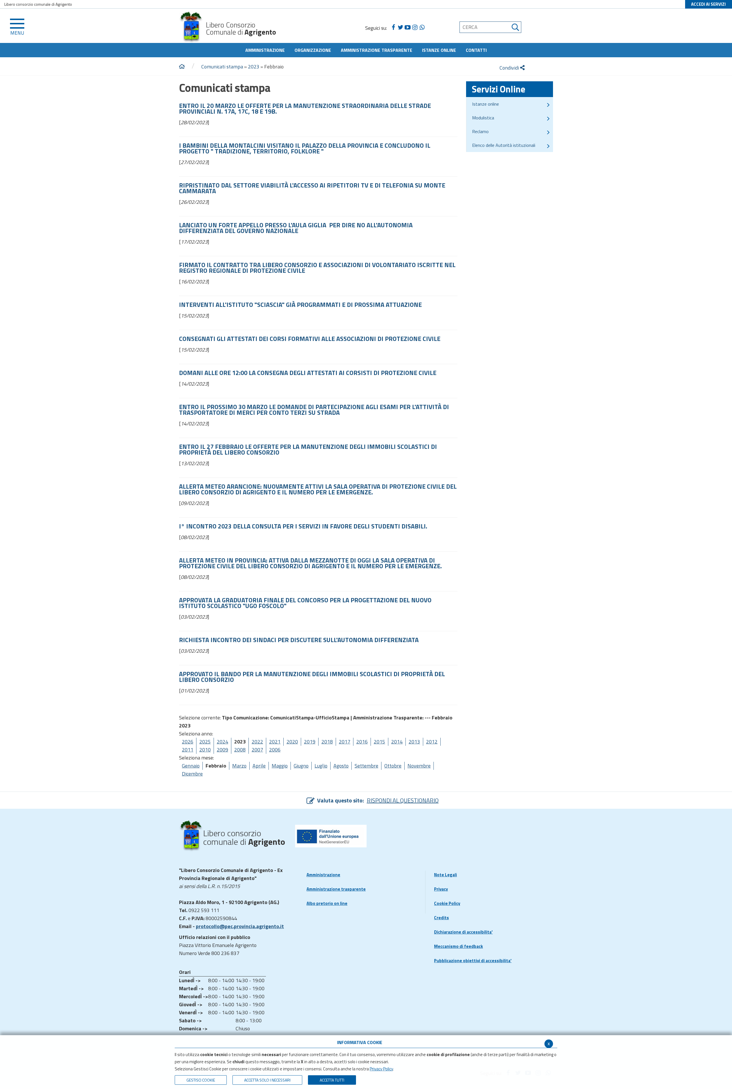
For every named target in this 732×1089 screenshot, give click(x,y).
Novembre (419, 766)
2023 (253, 66)
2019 (309, 741)
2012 (431, 741)
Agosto (341, 766)
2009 (222, 749)
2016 (362, 741)
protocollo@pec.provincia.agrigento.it (240, 926)
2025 (205, 741)
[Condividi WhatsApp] (421, 27)
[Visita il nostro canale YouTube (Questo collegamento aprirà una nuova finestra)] (407, 27)
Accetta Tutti (332, 1080)
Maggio (280, 766)
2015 (379, 741)
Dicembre (192, 774)
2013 (414, 741)
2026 (187, 741)
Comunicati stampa (222, 66)
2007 (257, 749)
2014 (397, 741)
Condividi (510, 68)
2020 (292, 741)
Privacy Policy (381, 1069)
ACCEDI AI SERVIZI (708, 4)
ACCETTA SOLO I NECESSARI (267, 1080)
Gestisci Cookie (200, 1080)
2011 (187, 749)
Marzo (239, 766)
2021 (275, 741)
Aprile (259, 766)
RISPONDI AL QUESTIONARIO (403, 800)
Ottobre (392, 766)
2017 (344, 741)
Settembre (366, 766)
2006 (275, 749)
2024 (222, 741)
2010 (205, 749)
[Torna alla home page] (182, 66)
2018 (327, 741)
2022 (257, 741)
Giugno (301, 766)
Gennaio (191, 766)
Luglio (321, 766)
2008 (240, 749)
